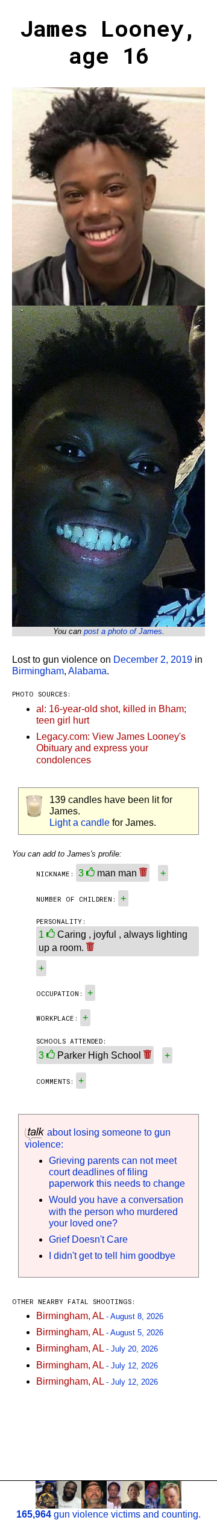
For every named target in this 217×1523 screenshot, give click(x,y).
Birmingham (38, 671)
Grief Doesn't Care (88, 1239)
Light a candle (79, 822)
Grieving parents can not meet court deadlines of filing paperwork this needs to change (117, 1172)
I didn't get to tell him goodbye (112, 1256)
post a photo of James (123, 631)
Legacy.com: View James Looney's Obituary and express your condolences (111, 748)
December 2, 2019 (152, 659)
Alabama (87, 671)
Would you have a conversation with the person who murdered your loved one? (116, 1211)
